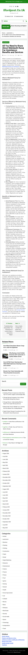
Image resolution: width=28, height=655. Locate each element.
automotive (6, 42)
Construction (6, 551)
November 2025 (6, 480)
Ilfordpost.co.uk (14, 10)
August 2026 (6, 453)
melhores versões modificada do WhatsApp (13, 639)
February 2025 (6, 507)
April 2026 (5, 465)
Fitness (4, 575)
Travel (4, 628)
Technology (5, 622)
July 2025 (5, 492)
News (4, 604)
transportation (6, 625)
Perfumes (5, 607)
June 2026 (5, 459)
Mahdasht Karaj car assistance (10, 66)
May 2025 (5, 498)
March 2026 (6, 468)
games (4, 581)
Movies (4, 601)
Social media (6, 616)
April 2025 (5, 501)
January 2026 (6, 474)
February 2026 (6, 471)
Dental (4, 557)
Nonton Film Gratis (7, 641)
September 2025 (7, 486)
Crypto (4, 554)
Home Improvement (7, 592)
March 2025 (6, 504)
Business (5, 542)
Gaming (5, 584)
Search (4, 381)
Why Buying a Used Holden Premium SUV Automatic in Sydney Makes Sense (17, 354)
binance (5, 443)
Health (4, 589)
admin (5, 55)
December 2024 (6, 513)
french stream (5, 636)
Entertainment (6, 566)
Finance (5, 572)
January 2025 (6, 510)
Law (4, 595)
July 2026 (5, 456)
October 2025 (6, 483)
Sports (4, 619)
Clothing (5, 548)
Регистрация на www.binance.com (12, 437)
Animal (4, 536)
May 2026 (5, 462)
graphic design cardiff (7, 643)
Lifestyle (5, 598)
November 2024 (6, 516)
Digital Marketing (7, 560)
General (5, 587)
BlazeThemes (17, 652)
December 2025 (6, 477)
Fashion (5, 569)
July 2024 (5, 524)
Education (5, 563)
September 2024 (7, 521)
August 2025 (6, 489)
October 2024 (6, 519)
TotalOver (4, 645)
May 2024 (5, 527)
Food (4, 578)
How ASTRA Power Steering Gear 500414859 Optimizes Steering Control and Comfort (14, 363)
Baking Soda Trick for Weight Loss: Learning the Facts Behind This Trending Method (12, 1)
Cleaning (5, 545)
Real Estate (5, 610)
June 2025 (5, 495)
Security (5, 613)
